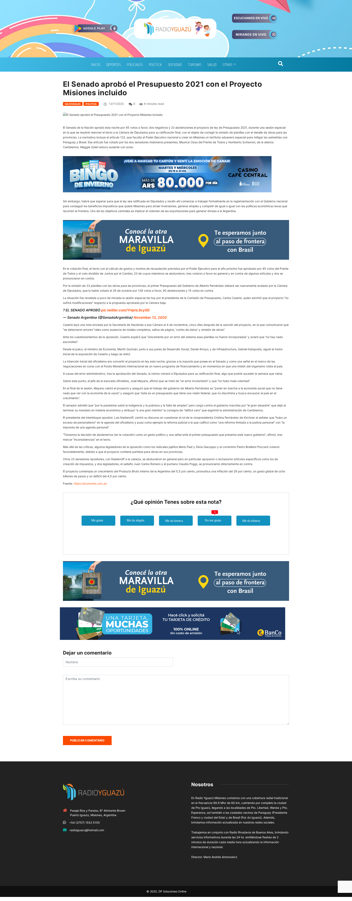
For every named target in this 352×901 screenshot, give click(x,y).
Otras (227, 64)
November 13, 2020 (150, 317)
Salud (212, 64)
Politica (91, 104)
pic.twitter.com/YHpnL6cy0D (125, 310)
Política (155, 64)
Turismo (194, 64)
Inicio (95, 64)
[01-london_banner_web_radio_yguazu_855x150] (176, 239)
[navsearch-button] (280, 64)
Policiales (135, 64)
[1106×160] (172, 623)
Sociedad (175, 64)
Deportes (113, 64)
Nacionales (72, 104)
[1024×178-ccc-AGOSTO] (167, 174)
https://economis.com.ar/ (90, 483)
